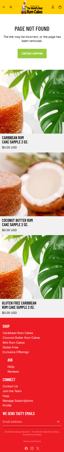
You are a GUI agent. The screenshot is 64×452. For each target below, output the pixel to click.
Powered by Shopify (32, 434)
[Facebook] (26, 448)
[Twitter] (38, 448)
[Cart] (60, 7)
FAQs (11, 367)
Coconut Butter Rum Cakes (21, 337)
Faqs (6, 396)
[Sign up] (57, 421)
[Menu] (4, 7)
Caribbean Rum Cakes (18, 333)
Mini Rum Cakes (14, 342)
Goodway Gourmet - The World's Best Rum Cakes (35, 432)
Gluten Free (10, 347)
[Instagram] (32, 448)
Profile (7, 405)
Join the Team (12, 391)
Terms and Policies (32, 441)
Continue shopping (32, 53)
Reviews (13, 371)
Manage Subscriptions (18, 400)
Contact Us (10, 386)
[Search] (10, 7)
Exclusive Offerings (16, 352)
